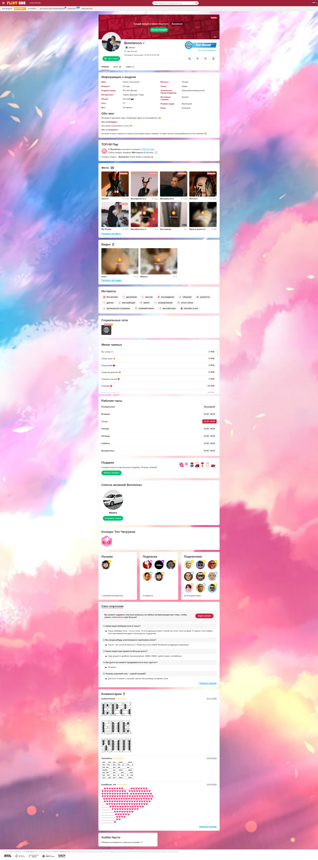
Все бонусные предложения (52, 9)
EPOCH (55, 851)
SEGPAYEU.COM (65, 851)
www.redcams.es (31, 851)
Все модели (7, 9)
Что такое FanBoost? (207, 50)
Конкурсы (72, 9)
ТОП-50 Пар (147, 149)
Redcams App (87, 9)
